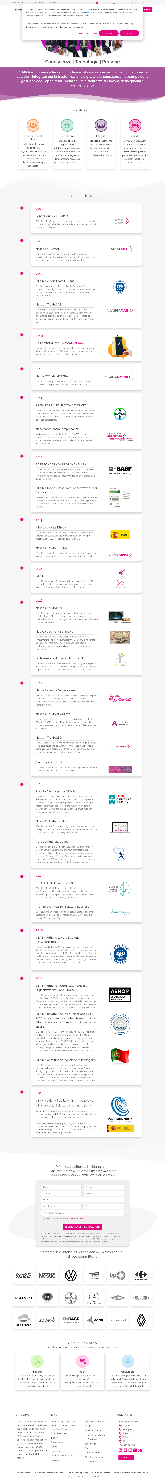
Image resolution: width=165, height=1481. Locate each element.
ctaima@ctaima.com (128, 1422)
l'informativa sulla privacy (72, 1219)
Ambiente (89, 1426)
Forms (54, 1447)
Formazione (56, 1451)
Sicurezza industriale (94, 1430)
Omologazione (58, 1442)
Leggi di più (88, 12)
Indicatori (55, 1438)
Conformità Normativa (95, 1422)
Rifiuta (129, 33)
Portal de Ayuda (92, 1452)
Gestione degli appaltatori (63, 1421)
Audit (87, 1448)
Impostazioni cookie (88, 33)
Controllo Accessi (59, 1433)
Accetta (108, 33)
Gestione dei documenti (62, 1455)
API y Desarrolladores (95, 1457)
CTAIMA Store (91, 1461)
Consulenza (90, 1444)
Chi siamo (55, 1460)
